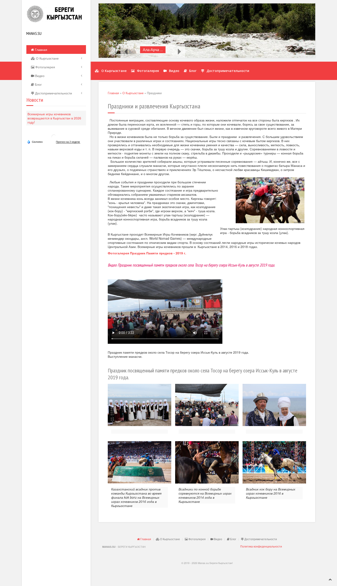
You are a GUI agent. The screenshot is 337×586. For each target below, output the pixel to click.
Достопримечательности (53, 93)
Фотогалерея (44, 67)
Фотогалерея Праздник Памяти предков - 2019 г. (147, 253)
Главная (40, 49)
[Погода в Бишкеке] (54, 136)
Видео (39, 75)
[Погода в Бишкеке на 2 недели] (68, 141)
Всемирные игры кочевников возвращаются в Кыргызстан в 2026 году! (54, 118)
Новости (34, 99)
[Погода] (35, 141)
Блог (38, 84)
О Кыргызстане (47, 58)
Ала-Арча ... (153, 49)
